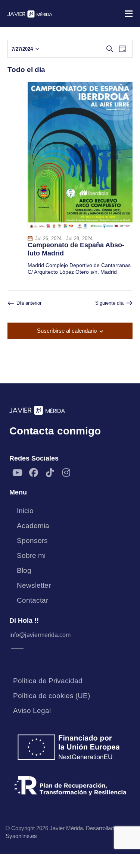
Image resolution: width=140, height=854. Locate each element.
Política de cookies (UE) (51, 696)
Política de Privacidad (48, 681)
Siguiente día (109, 303)
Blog (24, 570)
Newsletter (34, 585)
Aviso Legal (32, 711)
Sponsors (32, 540)
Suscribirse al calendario (67, 330)
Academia (33, 526)
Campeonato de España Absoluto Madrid (76, 249)
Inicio (25, 511)
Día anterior (28, 303)
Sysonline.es (21, 836)
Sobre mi (31, 555)
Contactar (32, 600)
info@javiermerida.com (40, 635)
